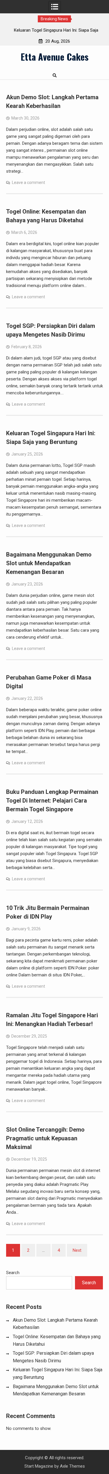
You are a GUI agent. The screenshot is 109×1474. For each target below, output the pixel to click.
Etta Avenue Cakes (55, 56)
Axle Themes (72, 1466)
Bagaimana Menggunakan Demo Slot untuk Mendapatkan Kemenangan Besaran (49, 563)
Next (77, 1250)
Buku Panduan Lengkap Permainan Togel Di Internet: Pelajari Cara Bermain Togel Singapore (52, 800)
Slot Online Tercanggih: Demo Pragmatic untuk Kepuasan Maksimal (45, 1138)
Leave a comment (28, 182)
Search (12, 1272)
